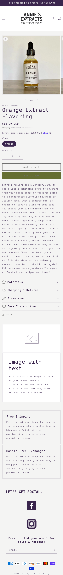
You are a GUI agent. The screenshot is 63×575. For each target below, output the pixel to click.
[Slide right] (38, 100)
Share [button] (9, 314)
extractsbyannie (27, 574)
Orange (9, 144)
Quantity (7, 150)
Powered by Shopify (41, 574)
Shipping (6, 128)
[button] (3, 18)
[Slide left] (25, 100)
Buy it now (31, 175)
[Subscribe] (54, 550)
